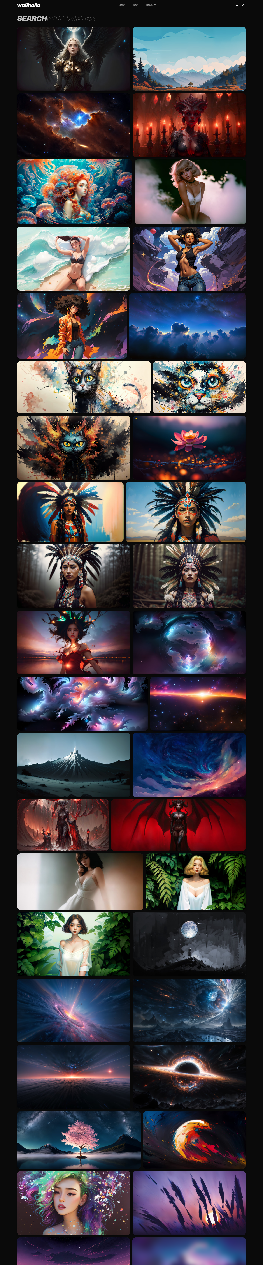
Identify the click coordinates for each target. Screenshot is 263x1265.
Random (151, 5)
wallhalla (28, 5)
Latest (121, 5)
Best (135, 5)
